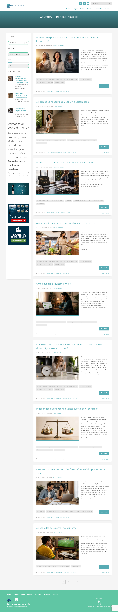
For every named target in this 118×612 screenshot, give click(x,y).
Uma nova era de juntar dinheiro (54, 283)
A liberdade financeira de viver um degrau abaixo (63, 102)
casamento (42, 511)
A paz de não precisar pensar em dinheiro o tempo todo (66, 223)
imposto (69, 200)
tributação (41, 203)
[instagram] (84, 3)
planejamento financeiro (46, 82)
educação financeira (56, 79)
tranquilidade (60, 82)
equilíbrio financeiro (71, 79)
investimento (97, 447)
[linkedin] (88, 3)
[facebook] (80, 3)
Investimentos (59, 459)
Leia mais (103, 86)
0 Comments (105, 91)
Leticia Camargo (59, 45)
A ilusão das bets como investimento (56, 528)
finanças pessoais (86, 79)
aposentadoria (43, 79)
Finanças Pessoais (50, 91)
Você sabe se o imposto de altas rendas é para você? (64, 162)
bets (40, 566)
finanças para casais (69, 511)
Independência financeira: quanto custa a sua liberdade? (67, 408)
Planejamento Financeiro (63, 91)
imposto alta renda (80, 200)
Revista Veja (73, 152)
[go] (110, 3)
